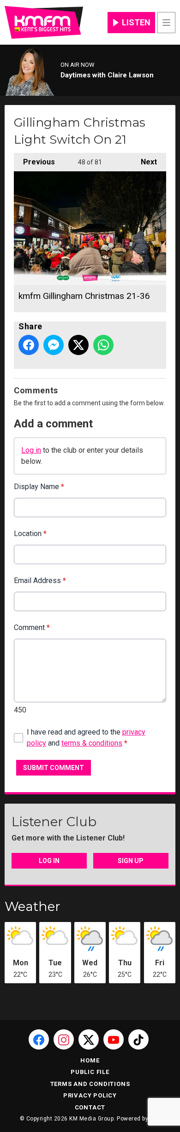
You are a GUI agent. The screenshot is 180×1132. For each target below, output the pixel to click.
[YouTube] (113, 1039)
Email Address (40, 580)
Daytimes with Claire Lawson (107, 75)
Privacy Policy (90, 1095)
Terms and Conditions (90, 1083)
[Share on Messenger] (53, 345)
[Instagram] (64, 1039)
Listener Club (54, 821)
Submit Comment (53, 767)
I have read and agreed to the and (86, 737)
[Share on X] (78, 345)
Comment (32, 627)
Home (89, 1060)
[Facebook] (39, 1039)
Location (30, 533)
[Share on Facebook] (28, 345)
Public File (90, 1071)
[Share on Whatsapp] (103, 345)
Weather (32, 906)
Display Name (39, 486)
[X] (88, 1039)
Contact (90, 1107)
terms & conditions (91, 743)
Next (144, 162)
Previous (34, 162)
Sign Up (131, 860)
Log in (31, 450)
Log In (49, 860)
